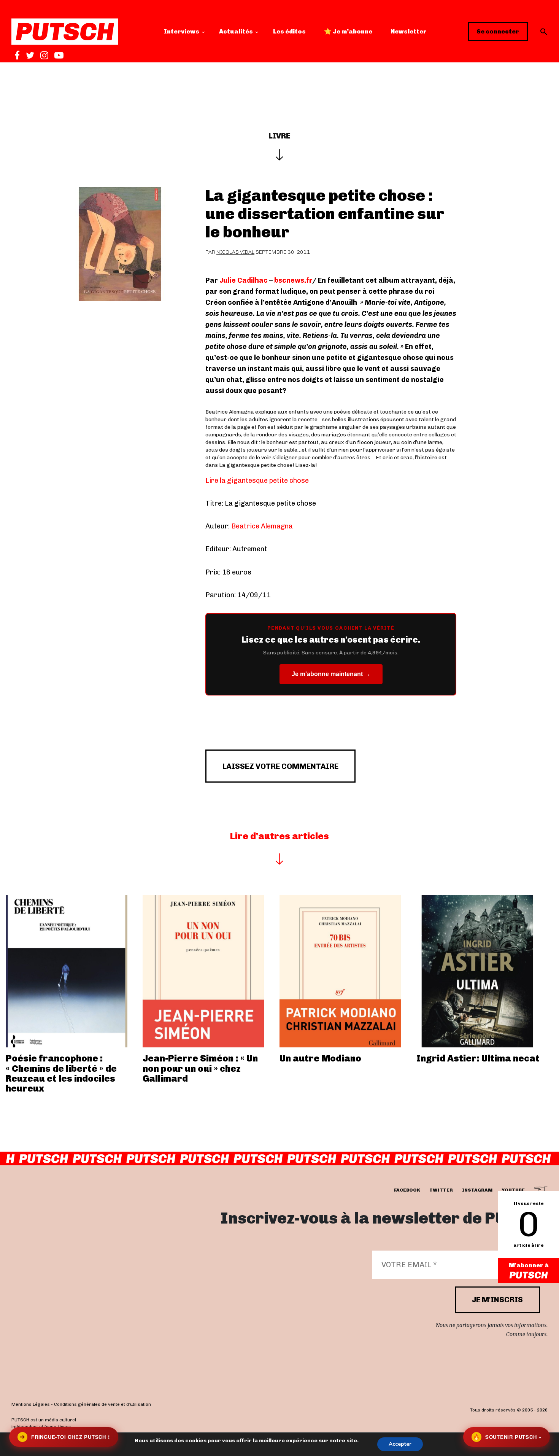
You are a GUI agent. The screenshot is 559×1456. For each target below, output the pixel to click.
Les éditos (289, 31)
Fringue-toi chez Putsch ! (65, 1436)
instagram (477, 1190)
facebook (407, 1190)
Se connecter (497, 31)
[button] (544, 31)
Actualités (236, 31)
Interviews (181, 31)
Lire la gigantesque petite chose (257, 480)
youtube (513, 1190)
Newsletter (409, 31)
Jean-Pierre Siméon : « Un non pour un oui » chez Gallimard (200, 1068)
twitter (441, 1190)
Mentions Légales (30, 1404)
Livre (279, 135)
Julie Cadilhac (243, 280)
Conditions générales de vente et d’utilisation (102, 1404)
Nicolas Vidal (235, 252)
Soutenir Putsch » (507, 1436)
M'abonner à (529, 1265)
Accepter (400, 1444)
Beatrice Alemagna (262, 526)
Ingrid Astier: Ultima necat (478, 1058)
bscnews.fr (293, 280)
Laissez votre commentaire (280, 766)
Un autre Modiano (320, 1058)
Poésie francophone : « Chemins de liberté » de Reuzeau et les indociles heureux (61, 1073)
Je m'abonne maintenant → (331, 674)
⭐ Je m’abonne (348, 31)
